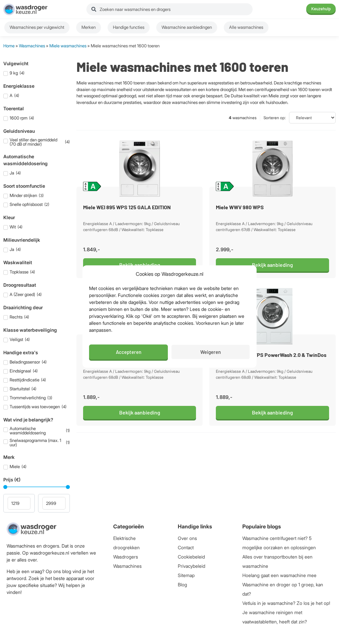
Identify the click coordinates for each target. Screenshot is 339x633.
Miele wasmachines (67, 45)
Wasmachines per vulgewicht (37, 27)
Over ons (187, 538)
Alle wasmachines (246, 27)
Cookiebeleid (191, 557)
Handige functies (128, 27)
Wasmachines (32, 45)
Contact (186, 547)
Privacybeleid (191, 566)
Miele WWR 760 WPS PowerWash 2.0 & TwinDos (271, 355)
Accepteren (128, 352)
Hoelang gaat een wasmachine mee (279, 575)
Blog (182, 584)
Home (9, 45)
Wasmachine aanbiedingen (187, 27)
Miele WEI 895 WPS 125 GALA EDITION (127, 207)
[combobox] (169, 9)
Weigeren (210, 352)
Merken (88, 27)
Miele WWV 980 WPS (240, 207)
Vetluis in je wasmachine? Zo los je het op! (286, 603)
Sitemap (186, 575)
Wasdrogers (125, 557)
